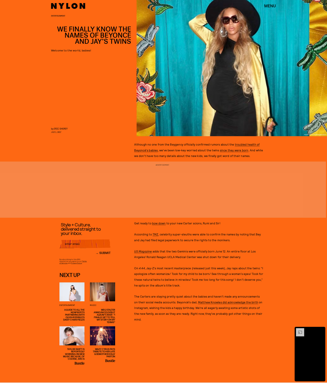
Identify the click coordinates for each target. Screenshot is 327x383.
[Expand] (298, 330)
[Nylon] (68, 6)
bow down (159, 223)
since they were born (234, 150)
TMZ (155, 234)
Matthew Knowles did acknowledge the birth (228, 302)
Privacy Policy (76, 263)
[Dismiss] (321, 330)
